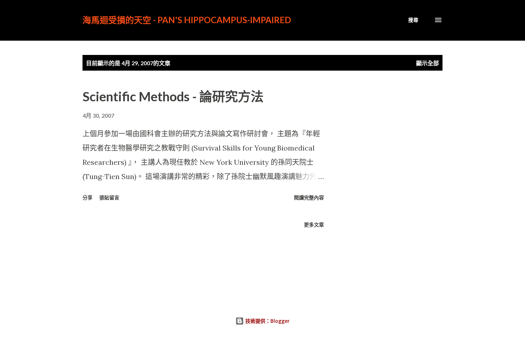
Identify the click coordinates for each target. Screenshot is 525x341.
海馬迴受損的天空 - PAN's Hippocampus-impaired (186, 20)
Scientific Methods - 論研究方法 (173, 96)
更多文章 (314, 225)
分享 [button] (87, 197)
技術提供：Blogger (267, 320)
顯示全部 (427, 63)
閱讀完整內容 (309, 197)
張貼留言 (109, 197)
